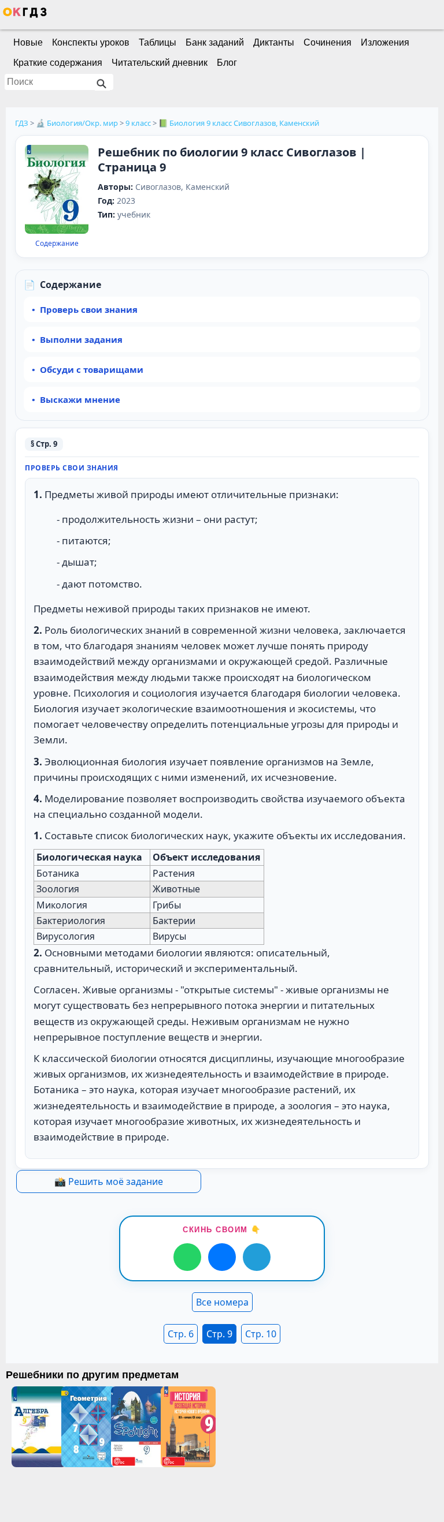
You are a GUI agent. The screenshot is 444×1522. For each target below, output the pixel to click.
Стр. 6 (181, 1333)
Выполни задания (81, 339)
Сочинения (328, 42)
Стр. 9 (219, 1333)
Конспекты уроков (91, 42)
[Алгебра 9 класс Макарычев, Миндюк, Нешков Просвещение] (36, 1426)
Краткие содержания (57, 63)
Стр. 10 (260, 1333)
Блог (227, 63)
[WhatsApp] (187, 1257)
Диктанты (273, 42)
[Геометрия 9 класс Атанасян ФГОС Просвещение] (86, 1426)
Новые (28, 42)
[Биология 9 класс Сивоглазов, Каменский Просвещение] (56, 190)
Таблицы (157, 42)
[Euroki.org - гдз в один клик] (25, 15)
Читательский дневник (160, 63)
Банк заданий (215, 42)
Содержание (57, 243)
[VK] (222, 1257)
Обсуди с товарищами (91, 369)
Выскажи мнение (80, 399)
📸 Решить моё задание (108, 1181)
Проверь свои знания (89, 309)
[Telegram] (257, 1257)
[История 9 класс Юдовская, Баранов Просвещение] (185, 1426)
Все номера (222, 1302)
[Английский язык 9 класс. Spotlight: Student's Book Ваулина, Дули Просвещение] (136, 1426)
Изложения (385, 42)
